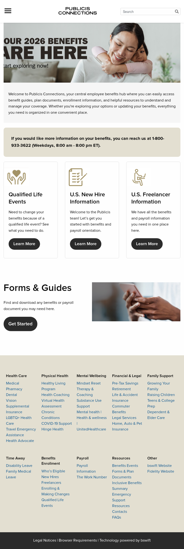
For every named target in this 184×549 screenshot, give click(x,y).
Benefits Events (125, 466)
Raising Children (161, 395)
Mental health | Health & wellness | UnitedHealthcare (92, 420)
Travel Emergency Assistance (21, 432)
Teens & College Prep (161, 403)
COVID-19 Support (56, 423)
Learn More (24, 244)
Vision (11, 400)
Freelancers (51, 483)
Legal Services (124, 418)
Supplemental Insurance (17, 409)
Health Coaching (55, 395)
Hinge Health (52, 429)
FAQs (116, 517)
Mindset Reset (89, 383)
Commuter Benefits (121, 409)
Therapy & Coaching (85, 392)
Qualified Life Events (52, 503)
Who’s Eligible (53, 471)
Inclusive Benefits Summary (127, 486)
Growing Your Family (158, 386)
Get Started (20, 324)
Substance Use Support (89, 403)
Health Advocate (20, 441)
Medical (12, 383)
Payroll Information (86, 468)
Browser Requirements (78, 540)
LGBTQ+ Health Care (19, 420)
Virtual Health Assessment (52, 403)
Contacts (119, 512)
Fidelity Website (160, 471)
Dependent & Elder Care (158, 415)
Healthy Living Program (53, 386)
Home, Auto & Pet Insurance (127, 426)
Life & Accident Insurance (125, 397)
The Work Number (92, 477)
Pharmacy (14, 389)
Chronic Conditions (50, 415)
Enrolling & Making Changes (55, 491)
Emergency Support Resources (121, 500)
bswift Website (159, 466)
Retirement (121, 389)
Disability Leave (19, 466)
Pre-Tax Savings (125, 383)
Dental (11, 395)
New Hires (50, 477)
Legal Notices (44, 540)
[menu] (8, 11)
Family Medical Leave (18, 474)
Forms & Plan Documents (123, 474)
